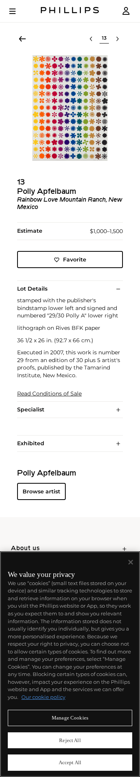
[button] (70, 108)
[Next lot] (117, 38)
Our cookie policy (43, 697)
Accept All (70, 762)
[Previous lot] (91, 38)
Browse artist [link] (41, 491)
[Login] (126, 11)
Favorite (74, 259)
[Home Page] (70, 11)
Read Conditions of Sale (49, 393)
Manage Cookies (70, 718)
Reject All (69, 740)
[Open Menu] (17, 11)
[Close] (130, 562)
